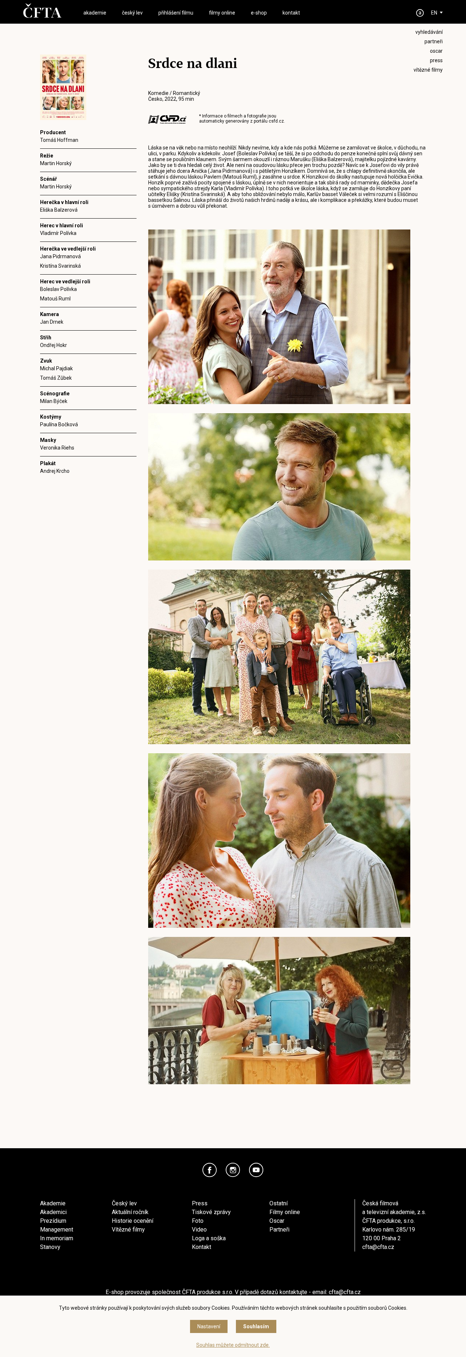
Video (199, 1229)
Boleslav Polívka (58, 289)
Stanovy (50, 1247)
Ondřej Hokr (53, 345)
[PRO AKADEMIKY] (420, 13)
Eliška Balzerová (59, 210)
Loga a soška (209, 1238)
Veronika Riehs (57, 448)
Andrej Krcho (55, 471)
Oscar (276, 1220)
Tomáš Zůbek (56, 378)
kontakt (291, 13)
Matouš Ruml (55, 299)
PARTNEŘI (433, 41)
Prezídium (53, 1220)
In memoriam (56, 1238)
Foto (198, 1220)
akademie (94, 13)
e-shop (259, 13)
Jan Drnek (51, 322)
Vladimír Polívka (58, 233)
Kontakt (201, 1247)
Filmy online (284, 1212)
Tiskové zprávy (211, 1212)
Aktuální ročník (130, 1212)
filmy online (222, 13)
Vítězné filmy (128, 1229)
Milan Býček (53, 401)
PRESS (436, 60)
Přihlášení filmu (175, 13)
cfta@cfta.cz (378, 1247)
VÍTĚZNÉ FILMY (428, 70)
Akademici (53, 1212)
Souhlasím (256, 1326)
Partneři (279, 1229)
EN (434, 13)
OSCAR (436, 51)
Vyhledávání (429, 32)
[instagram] (233, 1170)
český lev (132, 13)
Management (56, 1229)
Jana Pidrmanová (60, 256)
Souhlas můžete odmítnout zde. (233, 1345)
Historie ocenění (132, 1220)
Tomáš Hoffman (59, 140)
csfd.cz (276, 121)
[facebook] (209, 1170)
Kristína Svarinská (60, 266)
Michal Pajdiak (56, 368)
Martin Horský (56, 163)
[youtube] (256, 1170)
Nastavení (208, 1326)
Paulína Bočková (59, 424)
